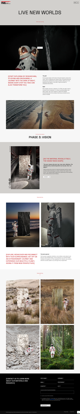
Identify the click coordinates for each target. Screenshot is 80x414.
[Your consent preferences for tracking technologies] (78, 412)
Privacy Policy (66, 411)
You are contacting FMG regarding (47, 390)
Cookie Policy (72, 411)
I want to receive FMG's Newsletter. (47, 395)
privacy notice (52, 399)
